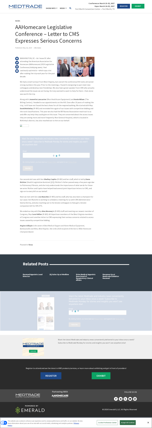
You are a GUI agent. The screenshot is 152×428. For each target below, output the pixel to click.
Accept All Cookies (127, 422)
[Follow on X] (125, 399)
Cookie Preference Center (107, 422)
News (17, 21)
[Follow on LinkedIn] (121, 399)
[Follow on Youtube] (130, 399)
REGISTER (124, 6)
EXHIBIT (138, 6)
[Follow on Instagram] (135, 399)
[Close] (148, 422)
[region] (76, 422)
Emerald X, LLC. (114, 409)
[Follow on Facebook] (116, 399)
